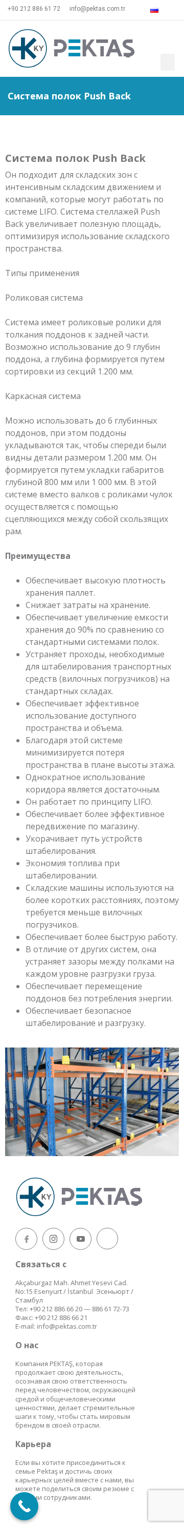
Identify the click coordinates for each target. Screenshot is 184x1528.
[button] (167, 62)
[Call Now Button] (24, 1506)
